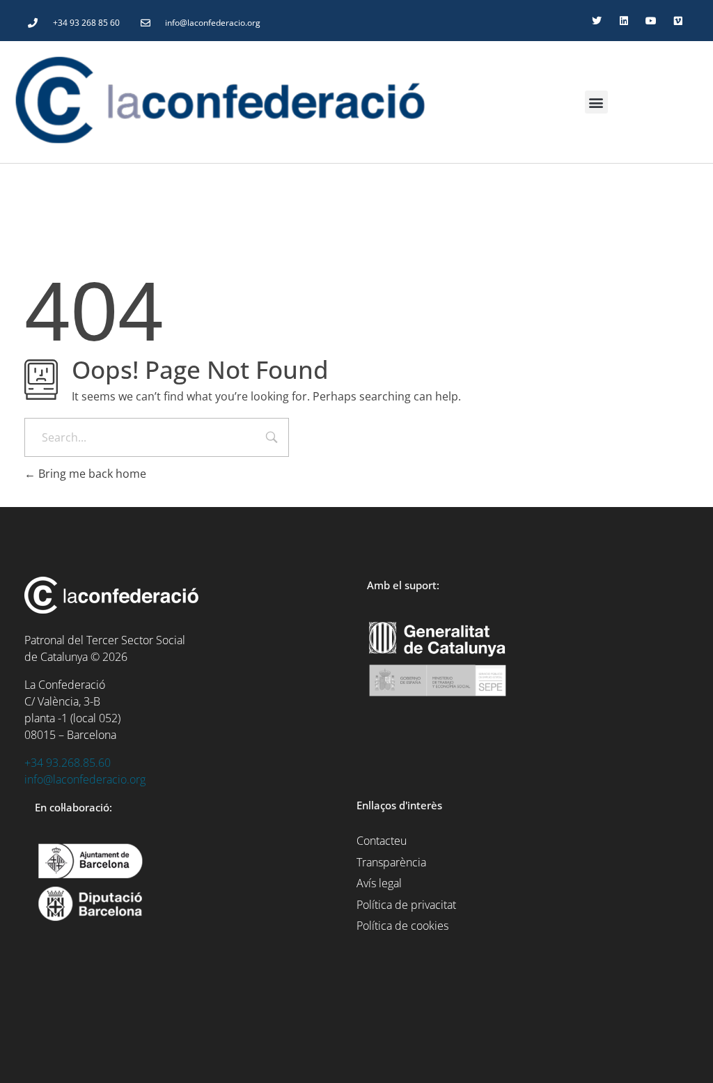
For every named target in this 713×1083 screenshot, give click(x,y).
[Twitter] (596, 20)
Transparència (391, 862)
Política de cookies (402, 925)
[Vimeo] (678, 20)
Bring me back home (91, 473)
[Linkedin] (623, 20)
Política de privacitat (406, 904)
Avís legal (379, 883)
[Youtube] (651, 20)
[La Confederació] (254, 100)
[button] (596, 102)
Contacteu (381, 840)
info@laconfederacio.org (85, 779)
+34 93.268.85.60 (67, 762)
